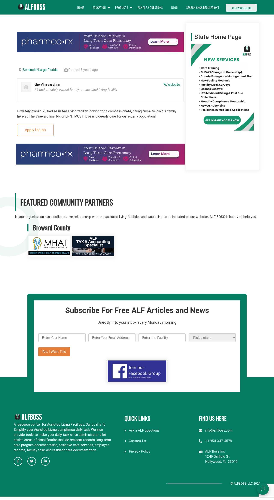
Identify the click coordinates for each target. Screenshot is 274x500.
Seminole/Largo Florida (40, 70)
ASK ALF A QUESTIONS (150, 7)
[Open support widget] (263, 489)
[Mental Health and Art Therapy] (49, 255)
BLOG (174, 7)
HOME (80, 7)
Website (173, 84)
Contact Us (137, 441)
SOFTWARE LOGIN (241, 8)
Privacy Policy (139, 451)
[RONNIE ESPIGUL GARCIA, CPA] (93, 255)
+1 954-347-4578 (218, 441)
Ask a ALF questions (144, 430)
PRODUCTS (121, 7)
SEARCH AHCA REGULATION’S (202, 7)
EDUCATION (99, 7)
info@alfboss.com (218, 430)
